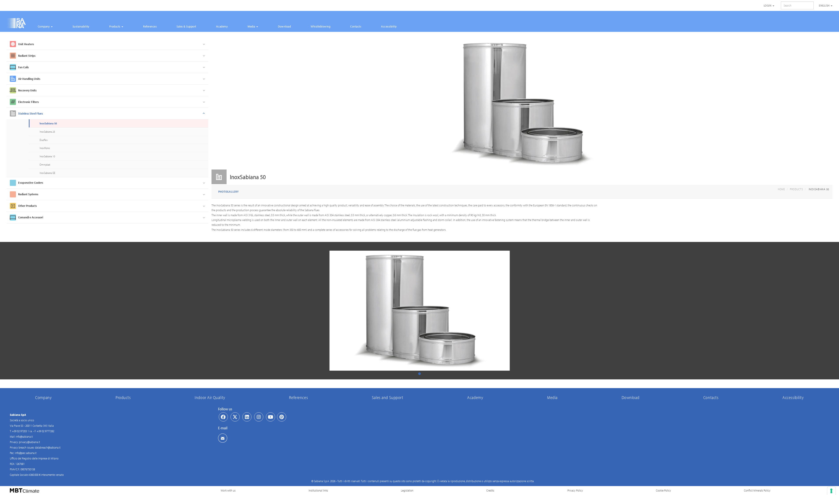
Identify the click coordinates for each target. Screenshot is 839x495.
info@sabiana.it (24, 436)
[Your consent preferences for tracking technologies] (831, 491)
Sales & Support (186, 26)
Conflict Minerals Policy (757, 490)
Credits (490, 490)
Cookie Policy (663, 490)
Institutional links (318, 490)
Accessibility (389, 26)
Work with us (228, 490)
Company (44, 26)
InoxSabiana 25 (47, 131)
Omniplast (45, 164)
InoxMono (45, 148)
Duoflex (44, 140)
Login (768, 5)
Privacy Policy (575, 490)
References (150, 26)
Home (781, 189)
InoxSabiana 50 (48, 123)
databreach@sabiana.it (48, 447)
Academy (222, 26)
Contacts (355, 26)
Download (284, 26)
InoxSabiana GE (47, 173)
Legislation (407, 490)
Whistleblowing (320, 26)
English (824, 5)
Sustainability (81, 26)
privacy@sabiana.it (29, 442)
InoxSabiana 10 (47, 156)
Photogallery (228, 191)
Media (252, 26)
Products (115, 26)
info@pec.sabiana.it (25, 453)
